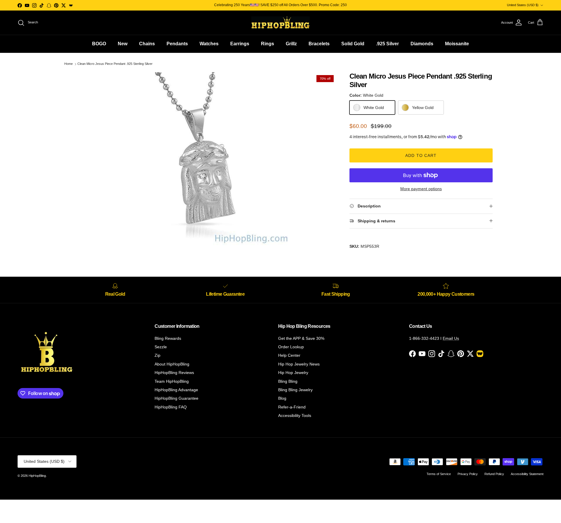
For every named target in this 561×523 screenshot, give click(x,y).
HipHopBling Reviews (174, 372)
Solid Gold (352, 43)
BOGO (99, 43)
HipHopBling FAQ (171, 407)
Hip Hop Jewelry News (299, 364)
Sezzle (161, 346)
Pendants (177, 43)
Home (68, 64)
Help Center (289, 355)
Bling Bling (287, 381)
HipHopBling (37, 475)
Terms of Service (439, 474)
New (122, 43)
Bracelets (319, 43)
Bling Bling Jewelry (295, 389)
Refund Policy (494, 474)
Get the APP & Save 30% (301, 338)
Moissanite (457, 43)
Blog (282, 398)
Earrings (239, 43)
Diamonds (422, 43)
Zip (157, 355)
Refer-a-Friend (292, 407)
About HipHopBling (172, 364)
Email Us (451, 338)
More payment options (421, 188)
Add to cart (421, 155)
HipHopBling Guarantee (176, 398)
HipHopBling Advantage (176, 389)
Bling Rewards (168, 338)
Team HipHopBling (172, 381)
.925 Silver (387, 43)
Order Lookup (291, 346)
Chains (147, 43)
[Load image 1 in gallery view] (202, 159)
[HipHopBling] (280, 22)
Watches (209, 43)
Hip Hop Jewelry (293, 372)
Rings (267, 43)
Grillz (291, 43)
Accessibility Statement (527, 474)
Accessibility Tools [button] (294, 415)
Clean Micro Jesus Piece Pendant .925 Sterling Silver (115, 64)
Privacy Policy (468, 474)
